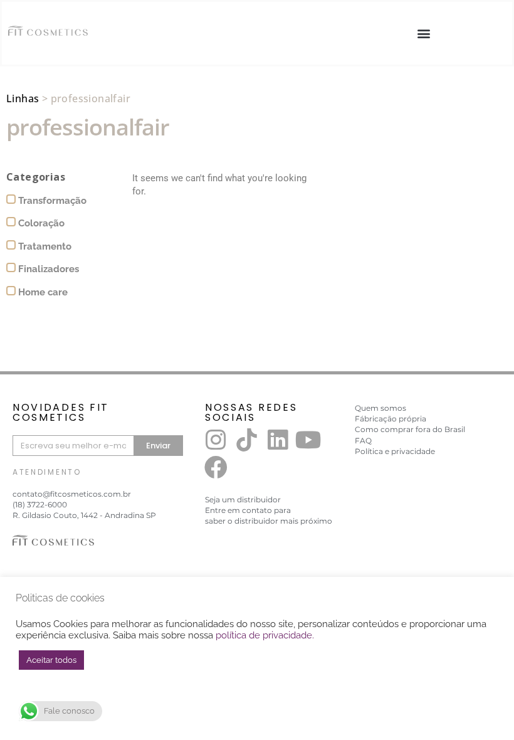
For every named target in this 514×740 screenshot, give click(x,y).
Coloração (40, 223)
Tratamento (43, 246)
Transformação (51, 200)
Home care (42, 292)
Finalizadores (47, 269)
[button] (423, 33)
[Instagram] (215, 439)
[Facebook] (215, 468)
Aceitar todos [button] (51, 660)
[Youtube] (308, 439)
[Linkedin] (277, 439)
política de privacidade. (265, 635)
